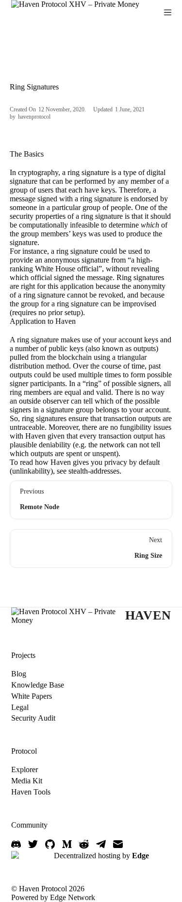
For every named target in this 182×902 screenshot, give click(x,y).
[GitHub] (50, 844)
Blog (18, 674)
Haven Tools (30, 792)
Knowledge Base (37, 685)
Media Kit (26, 781)
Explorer (24, 769)
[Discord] (16, 844)
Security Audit (33, 718)
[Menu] (167, 12)
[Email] (118, 844)
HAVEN (148, 615)
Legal (20, 707)
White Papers (31, 696)
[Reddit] (84, 844)
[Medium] (67, 844)
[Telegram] (101, 844)
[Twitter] (33, 844)
